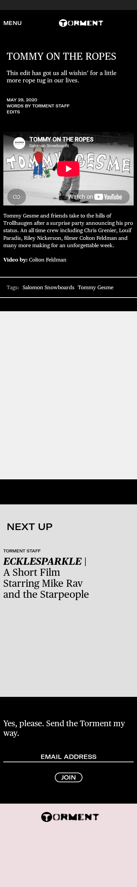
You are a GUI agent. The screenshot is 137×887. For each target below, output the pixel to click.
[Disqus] (68, 394)
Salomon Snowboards (48, 287)
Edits (13, 111)
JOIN (68, 777)
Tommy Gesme (95, 287)
